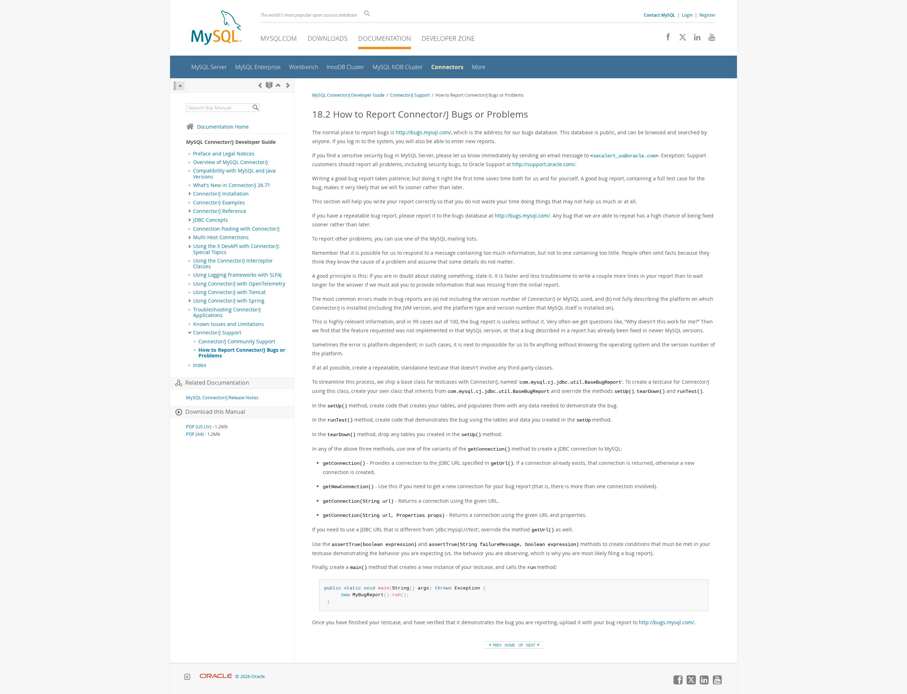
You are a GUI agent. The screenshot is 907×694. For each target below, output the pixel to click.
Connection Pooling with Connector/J (236, 229)
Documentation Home (223, 126)
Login (687, 15)
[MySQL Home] (216, 28)
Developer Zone (448, 38)
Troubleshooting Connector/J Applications (227, 312)
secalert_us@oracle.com (624, 156)
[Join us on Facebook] (665, 39)
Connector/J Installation (221, 194)
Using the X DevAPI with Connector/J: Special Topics (236, 249)
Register (707, 15)
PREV (496, 645)
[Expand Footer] (187, 678)
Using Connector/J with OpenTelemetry (239, 284)
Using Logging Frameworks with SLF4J (237, 275)
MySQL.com (278, 38)
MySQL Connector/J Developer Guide (348, 95)
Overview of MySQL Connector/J (230, 162)
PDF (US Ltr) (198, 427)
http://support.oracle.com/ (543, 164)
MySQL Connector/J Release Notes (222, 398)
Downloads (328, 38)
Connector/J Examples (219, 202)
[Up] (278, 85)
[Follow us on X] (680, 39)
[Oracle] (216, 676)
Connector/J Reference (219, 211)
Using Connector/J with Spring (228, 301)
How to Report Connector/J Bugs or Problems (241, 353)
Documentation (384, 38)
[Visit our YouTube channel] (709, 39)
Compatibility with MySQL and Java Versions (234, 174)
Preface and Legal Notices (223, 154)
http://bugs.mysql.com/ (423, 132)
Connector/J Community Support (236, 341)
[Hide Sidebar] (179, 85)
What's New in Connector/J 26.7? (231, 185)
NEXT (531, 645)
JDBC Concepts (210, 220)
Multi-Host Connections (221, 237)
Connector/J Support (217, 332)
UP (520, 645)
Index (199, 365)
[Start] (269, 85)
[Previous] (260, 85)
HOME (510, 645)
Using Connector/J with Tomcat (229, 292)
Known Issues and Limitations (228, 324)
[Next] (288, 85)
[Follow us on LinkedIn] (694, 39)
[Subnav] (189, 193)
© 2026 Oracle (250, 676)
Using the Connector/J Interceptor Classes (233, 264)
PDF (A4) (195, 434)
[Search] (255, 108)
